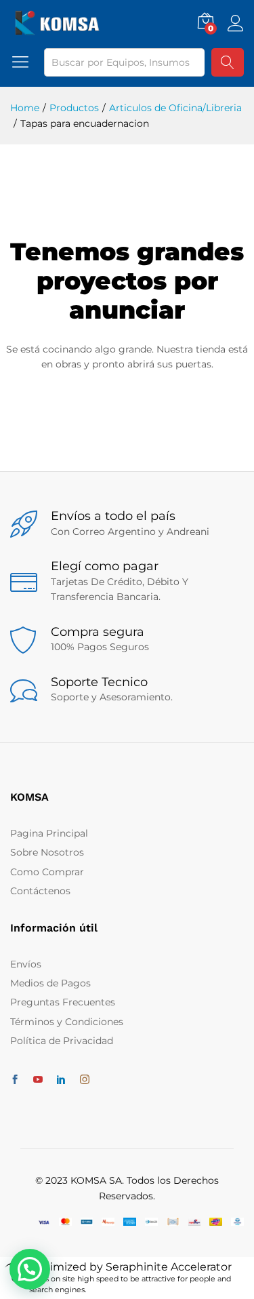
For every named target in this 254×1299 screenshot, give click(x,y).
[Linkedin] (60, 1080)
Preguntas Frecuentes (62, 1002)
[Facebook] (14, 1080)
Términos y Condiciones (66, 1022)
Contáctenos (40, 891)
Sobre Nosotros (47, 852)
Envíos (25, 964)
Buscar (227, 62)
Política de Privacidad (61, 1041)
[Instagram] (84, 1080)
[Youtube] (37, 1080)
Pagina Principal (49, 833)
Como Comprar (47, 872)
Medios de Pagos (50, 983)
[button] (29, 1269)
